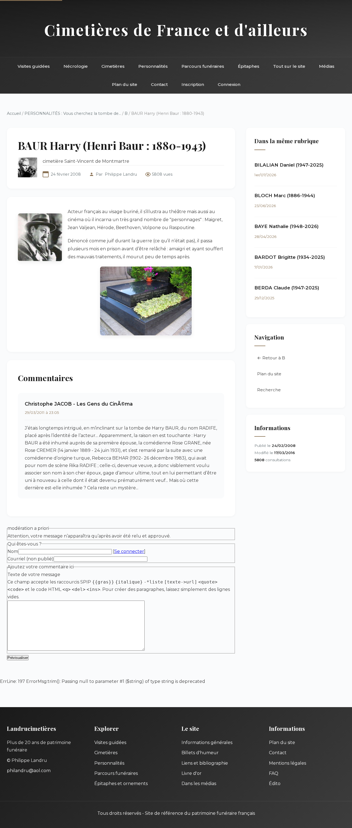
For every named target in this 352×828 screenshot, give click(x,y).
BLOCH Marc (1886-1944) (284, 195)
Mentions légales (287, 763)
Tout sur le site (289, 66)
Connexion (229, 84)
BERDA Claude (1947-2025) (286, 288)
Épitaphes (248, 66)
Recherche (269, 389)
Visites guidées (34, 66)
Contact (159, 84)
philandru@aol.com (29, 770)
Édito (274, 783)
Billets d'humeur (200, 752)
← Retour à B (271, 357)
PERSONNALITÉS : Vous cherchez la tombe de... (72, 113)
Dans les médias (199, 783)
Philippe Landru (121, 174)
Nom (12, 551)
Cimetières (113, 66)
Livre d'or (192, 773)
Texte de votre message (33, 574)
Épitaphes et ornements (121, 783)
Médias (326, 66)
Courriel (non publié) (30, 558)
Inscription (193, 84)
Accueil (14, 113)
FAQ (273, 773)
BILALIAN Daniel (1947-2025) (289, 165)
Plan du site (124, 84)
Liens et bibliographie (205, 763)
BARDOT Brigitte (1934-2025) (289, 257)
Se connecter (129, 551)
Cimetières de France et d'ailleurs (176, 29)
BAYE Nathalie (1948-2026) (286, 226)
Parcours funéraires (203, 66)
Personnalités (153, 66)
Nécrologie (76, 66)
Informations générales (207, 742)
